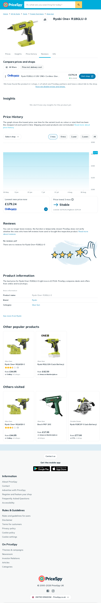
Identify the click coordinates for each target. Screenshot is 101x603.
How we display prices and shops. (50, 86)
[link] (18, 354)
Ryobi (34, 300)
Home (5, 14)
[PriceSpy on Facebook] (47, 590)
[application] (50, 168)
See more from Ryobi (12, 316)
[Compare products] (45, 20)
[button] (11, 67)
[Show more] (5, 76)
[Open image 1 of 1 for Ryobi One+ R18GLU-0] (22, 33)
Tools (25, 14)
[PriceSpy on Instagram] (53, 590)
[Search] (78, 4)
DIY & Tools (15, 14)
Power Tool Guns (37, 14)
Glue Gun (50, 14)
